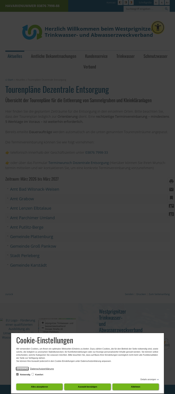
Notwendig (25, 374)
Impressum (22, 368)
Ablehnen (135, 387)
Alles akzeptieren (39, 387)
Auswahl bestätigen (87, 387)
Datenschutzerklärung (42, 368)
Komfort (39, 374)
